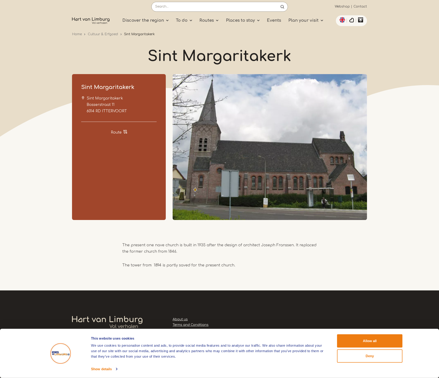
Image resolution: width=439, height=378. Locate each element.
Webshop (342, 6)
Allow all (370, 341)
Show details (101, 369)
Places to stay (240, 20)
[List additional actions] (341, 20)
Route (116, 132)
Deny (370, 356)
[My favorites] (351, 20)
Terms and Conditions (191, 325)
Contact (360, 6)
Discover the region (143, 20)
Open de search (282, 7)
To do (181, 20)
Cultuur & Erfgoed (103, 34)
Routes (206, 20)
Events (274, 20)
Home (77, 34)
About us (180, 319)
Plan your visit (303, 20)
